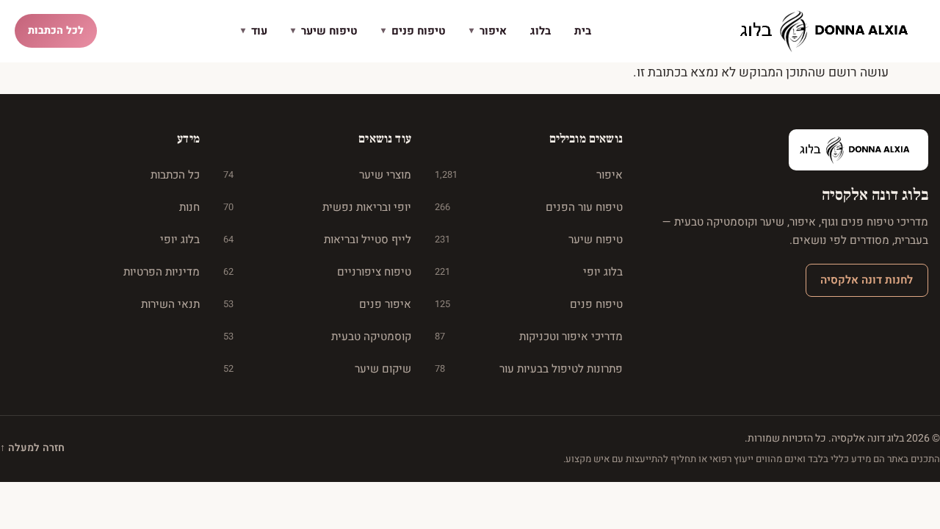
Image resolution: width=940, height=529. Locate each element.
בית (582, 31)
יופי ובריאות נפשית (317, 207)
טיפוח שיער (324, 31)
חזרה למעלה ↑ (32, 448)
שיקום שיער (317, 369)
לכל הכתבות (56, 30)
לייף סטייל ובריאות (317, 239)
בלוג (540, 31)
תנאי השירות (170, 304)
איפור (488, 31)
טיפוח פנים (413, 31)
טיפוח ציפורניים (317, 272)
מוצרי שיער (317, 175)
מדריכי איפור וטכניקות (529, 336)
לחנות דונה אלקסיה (866, 280)
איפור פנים (317, 304)
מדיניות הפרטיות (161, 272)
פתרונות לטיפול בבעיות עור (529, 369)
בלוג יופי (529, 272)
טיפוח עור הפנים (529, 207)
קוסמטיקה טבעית (317, 336)
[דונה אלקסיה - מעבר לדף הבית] (829, 31)
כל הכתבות (175, 175)
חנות (189, 207)
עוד (254, 31)
